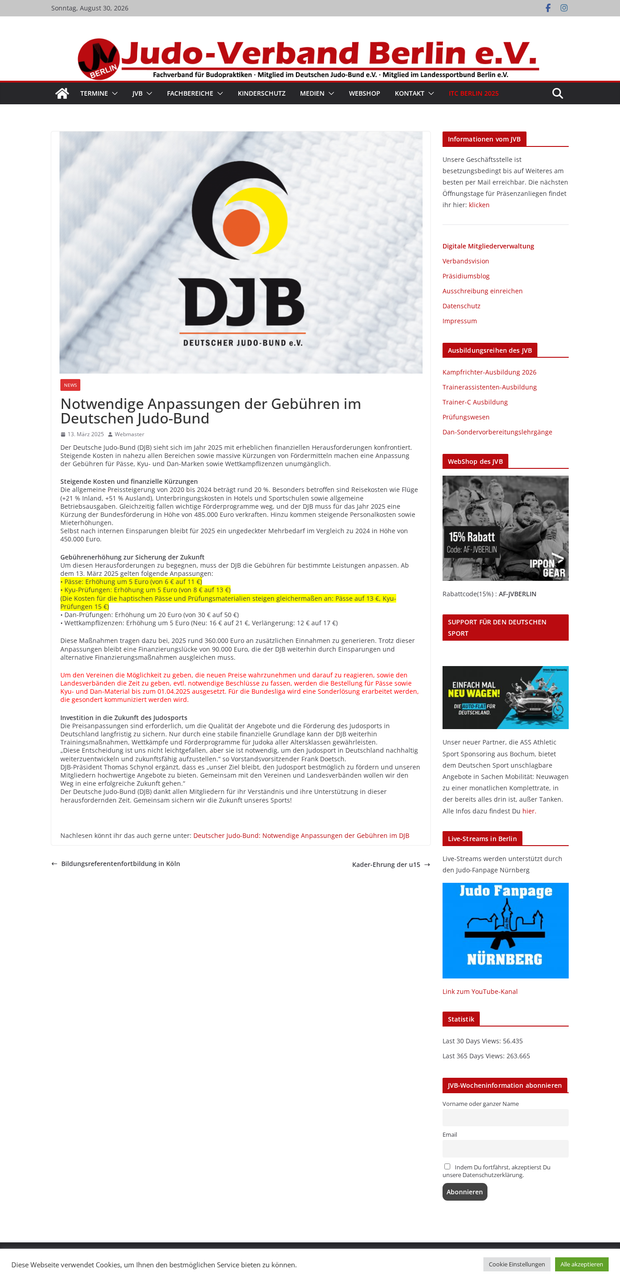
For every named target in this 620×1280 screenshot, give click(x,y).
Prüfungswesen (466, 417)
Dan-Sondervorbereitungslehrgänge (497, 432)
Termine (94, 93)
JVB (138, 93)
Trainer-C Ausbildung (475, 402)
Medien (312, 93)
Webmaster (129, 434)
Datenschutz (462, 306)
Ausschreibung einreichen (483, 291)
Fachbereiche (190, 93)
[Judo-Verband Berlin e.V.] (310, 42)
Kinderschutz (261, 93)
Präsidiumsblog (466, 276)
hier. (529, 811)
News (70, 385)
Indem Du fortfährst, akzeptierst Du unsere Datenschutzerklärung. (497, 1171)
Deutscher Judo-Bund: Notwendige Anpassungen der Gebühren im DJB (301, 835)
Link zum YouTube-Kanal (480, 991)
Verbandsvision (466, 261)
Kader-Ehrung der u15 (386, 865)
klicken (479, 204)
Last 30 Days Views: (473, 1041)
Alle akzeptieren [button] (582, 1264)
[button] (113, 93)
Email (450, 1135)
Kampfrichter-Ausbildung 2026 (489, 372)
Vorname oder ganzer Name (481, 1104)
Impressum (460, 320)
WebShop (364, 93)
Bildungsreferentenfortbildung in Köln (120, 864)
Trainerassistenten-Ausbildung (490, 387)
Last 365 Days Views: (475, 1055)
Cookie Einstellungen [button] (517, 1264)
